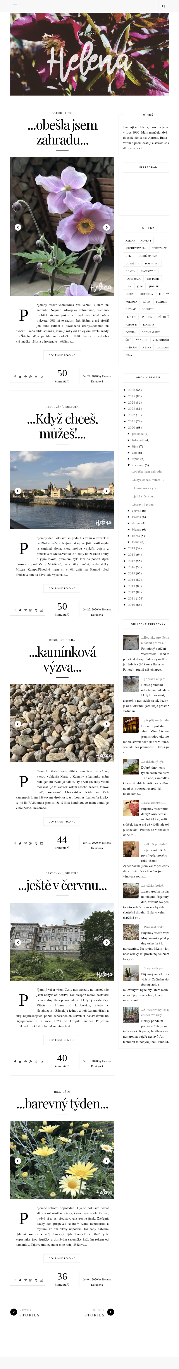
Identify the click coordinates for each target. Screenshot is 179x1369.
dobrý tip (132, 263)
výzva (147, 347)
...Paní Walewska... (154, 927)
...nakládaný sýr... (153, 761)
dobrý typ (152, 263)
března (136, 529)
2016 (131, 567)
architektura (136, 248)
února (136, 535)
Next (106, 227)
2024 (131, 402)
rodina (131, 332)
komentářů (62, 375)
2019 (131, 548)
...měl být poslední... (155, 844)
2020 (131, 427)
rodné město (151, 332)
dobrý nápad (147, 255)
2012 (131, 592)
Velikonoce (161, 339)
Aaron (57, 113)
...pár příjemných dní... (156, 720)
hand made (133, 278)
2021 (131, 421)
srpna (135, 458)
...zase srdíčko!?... (153, 802)
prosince (138, 433)
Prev (18, 227)
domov (130, 271)
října (135, 446)
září (134, 452)
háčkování (148, 271)
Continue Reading (62, 355)
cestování (54, 406)
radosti (131, 324)
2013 (131, 586)
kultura (72, 406)
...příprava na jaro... (154, 679)
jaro (140, 286)
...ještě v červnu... (62, 884)
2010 (131, 604)
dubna (136, 523)
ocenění (147, 309)
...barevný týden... (62, 1102)
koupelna (67, 640)
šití (128, 339)
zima (129, 355)
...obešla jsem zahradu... (62, 131)
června (136, 510)
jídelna (154, 286)
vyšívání (131, 347)
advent (146, 240)
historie (153, 278)
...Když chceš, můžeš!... (62, 425)
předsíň (163, 317)
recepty (149, 324)
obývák (131, 309)
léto (69, 113)
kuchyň (164, 294)
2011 (131, 598)
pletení (131, 317)
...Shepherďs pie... (153, 968)
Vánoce (141, 339)
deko (53, 640)
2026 (131, 389)
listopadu (138, 440)
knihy (130, 294)
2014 (131, 579)
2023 (131, 408)
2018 (131, 554)
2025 (131, 396)
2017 (131, 561)
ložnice (161, 301)
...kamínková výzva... (62, 658)
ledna (135, 542)
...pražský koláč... (153, 885)
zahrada (163, 347)
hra (57, 1091)
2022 (131, 415)
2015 (131, 573)
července (138, 465)
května (136, 516)
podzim (147, 317)
